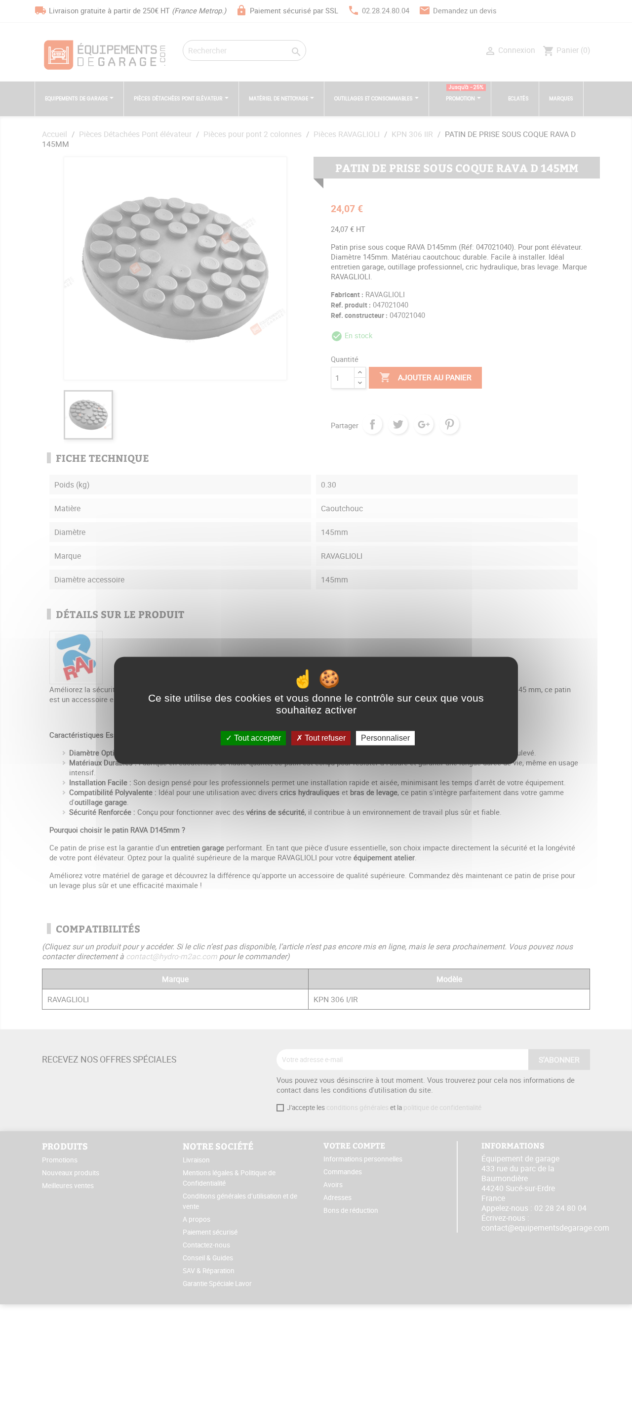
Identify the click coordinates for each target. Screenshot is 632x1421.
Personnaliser (385, 738)
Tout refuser (324, 738)
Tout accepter (256, 738)
